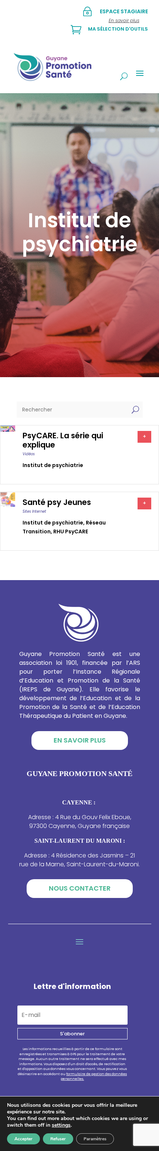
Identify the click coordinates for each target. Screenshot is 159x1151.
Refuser (58, 1139)
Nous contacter (80, 888)
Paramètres (95, 1139)
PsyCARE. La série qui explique (63, 440)
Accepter (23, 1139)
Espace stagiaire (124, 11)
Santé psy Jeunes (57, 502)
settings (61, 1125)
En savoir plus (80, 740)
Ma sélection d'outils (118, 28)
